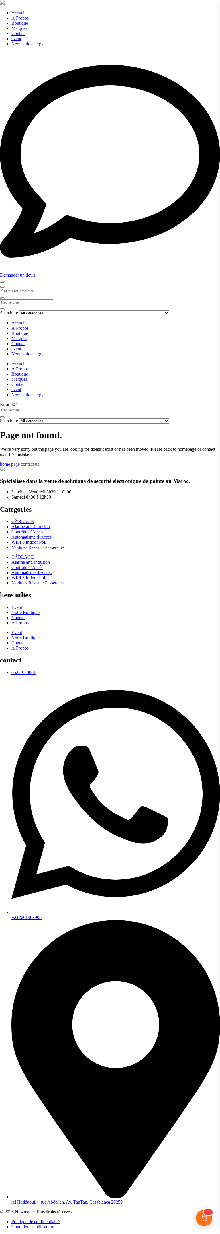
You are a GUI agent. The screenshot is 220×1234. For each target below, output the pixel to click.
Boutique (19, 23)
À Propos (20, 17)
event (16, 38)
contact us (30, 464)
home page (10, 464)
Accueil (18, 12)
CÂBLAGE (22, 521)
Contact (18, 33)
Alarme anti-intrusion (30, 526)
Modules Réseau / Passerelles (37, 547)
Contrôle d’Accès (27, 531)
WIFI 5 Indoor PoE (29, 542)
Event (16, 607)
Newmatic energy (27, 43)
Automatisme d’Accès (31, 537)
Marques (19, 28)
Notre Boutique (25, 612)
